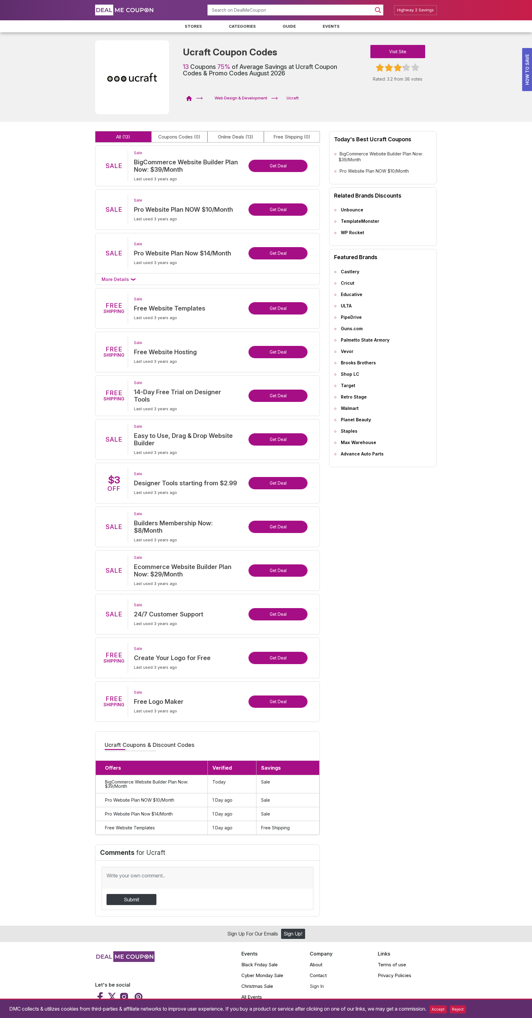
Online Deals (235, 136)
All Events (251, 997)
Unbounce (352, 209)
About (316, 965)
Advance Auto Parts (362, 453)
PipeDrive (351, 317)
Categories (242, 26)
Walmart (350, 408)
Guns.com (352, 328)
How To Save (527, 69)
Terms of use (392, 965)
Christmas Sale (257, 986)
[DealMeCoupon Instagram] (124, 997)
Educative (351, 294)
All (123, 136)
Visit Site (397, 51)
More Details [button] (116, 279)
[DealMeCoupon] (191, 97)
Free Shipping (291, 136)
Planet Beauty (356, 419)
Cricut (347, 283)
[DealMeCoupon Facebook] (101, 997)
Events (331, 26)
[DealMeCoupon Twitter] (112, 997)
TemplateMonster (360, 221)
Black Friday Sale (259, 965)
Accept (438, 1009)
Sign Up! (293, 934)
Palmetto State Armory (365, 340)
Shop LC (350, 374)
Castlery (350, 271)
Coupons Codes (179, 136)
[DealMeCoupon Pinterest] (137, 997)
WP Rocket (352, 232)
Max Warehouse (358, 442)
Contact (318, 975)
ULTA (346, 305)
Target (348, 385)
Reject (458, 1009)
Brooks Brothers (358, 362)
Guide (289, 26)
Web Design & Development (241, 97)
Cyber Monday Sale (262, 975)
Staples (349, 431)
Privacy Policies (394, 975)
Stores (193, 26)
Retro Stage (354, 396)
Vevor (347, 351)
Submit (131, 899)
